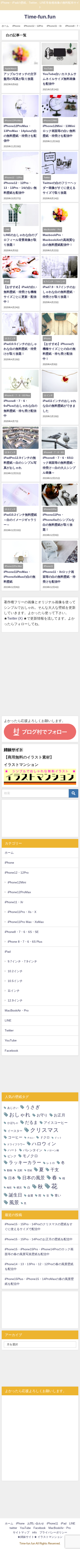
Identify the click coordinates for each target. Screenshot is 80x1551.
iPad (8, 951)
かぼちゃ (12, 1123)
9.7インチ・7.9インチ (22, 961)
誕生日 (15, 1195)
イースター (14, 1130)
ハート (12, 1150)
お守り (42, 1115)
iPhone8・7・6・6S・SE (22, 931)
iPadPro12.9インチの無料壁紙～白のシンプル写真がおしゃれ (20, 462)
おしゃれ (20, 1114)
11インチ (14, 990)
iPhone (16, 26)
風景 (14, 1202)
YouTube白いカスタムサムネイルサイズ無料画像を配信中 (59, 78)
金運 (30, 1195)
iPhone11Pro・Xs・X (22, 911)
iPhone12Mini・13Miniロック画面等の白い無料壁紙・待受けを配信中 (59, 130)
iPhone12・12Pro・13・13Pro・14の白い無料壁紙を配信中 (20, 187)
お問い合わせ (35, 1523)
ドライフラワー (16, 1144)
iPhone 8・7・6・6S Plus (25, 941)
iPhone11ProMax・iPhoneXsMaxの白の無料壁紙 (19, 576)
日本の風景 (33, 1177)
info (34, 1532)
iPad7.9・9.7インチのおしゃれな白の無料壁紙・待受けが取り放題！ (59, 291)
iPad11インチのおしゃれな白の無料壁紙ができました (59, 405)
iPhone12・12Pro (33, 26)
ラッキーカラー (25, 1162)
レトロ (51, 1163)
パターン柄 (53, 1150)
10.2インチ (15, 971)
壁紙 (29, 1170)
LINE (8, 1020)
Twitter (9, 1030)
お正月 (59, 1115)
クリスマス (44, 1130)
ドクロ (45, 1137)
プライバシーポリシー (53, 1532)
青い (58, 1195)
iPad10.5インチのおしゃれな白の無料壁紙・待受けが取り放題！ (20, 348)
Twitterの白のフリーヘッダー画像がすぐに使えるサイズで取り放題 (59, 187)
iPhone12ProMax (19, 892)
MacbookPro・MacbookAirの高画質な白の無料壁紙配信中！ (59, 239)
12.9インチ (15, 1000)
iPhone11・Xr (54, 26)
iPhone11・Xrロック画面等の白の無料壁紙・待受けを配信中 (59, 576)
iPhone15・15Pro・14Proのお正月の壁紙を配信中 (39, 1239)
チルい (30, 1138)
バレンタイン (32, 1150)
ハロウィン (44, 1143)
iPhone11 (52, 1523)
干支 (54, 1170)
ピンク (11, 1156)
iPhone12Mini (17, 882)
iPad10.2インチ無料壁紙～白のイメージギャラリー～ (20, 519)
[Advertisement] (40, 674)
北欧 (19, 1170)
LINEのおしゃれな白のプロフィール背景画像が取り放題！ (20, 239)
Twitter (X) (15, 618)
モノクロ (30, 1156)
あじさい (12, 1107)
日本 (11, 1178)
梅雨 (9, 1188)
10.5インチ (15, 980)
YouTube (11, 1040)
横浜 (19, 1187)
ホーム (5, 26)
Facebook (11, 1050)
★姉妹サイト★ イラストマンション (40, 1536)
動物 (9, 1170)
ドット (58, 1138)
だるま (31, 1122)
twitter (13, 1528)
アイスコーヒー (56, 1122)
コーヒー (15, 1137)
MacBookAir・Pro (17, 1010)
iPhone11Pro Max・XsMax (26, 921)
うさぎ (32, 1107)
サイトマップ (21, 1532)
